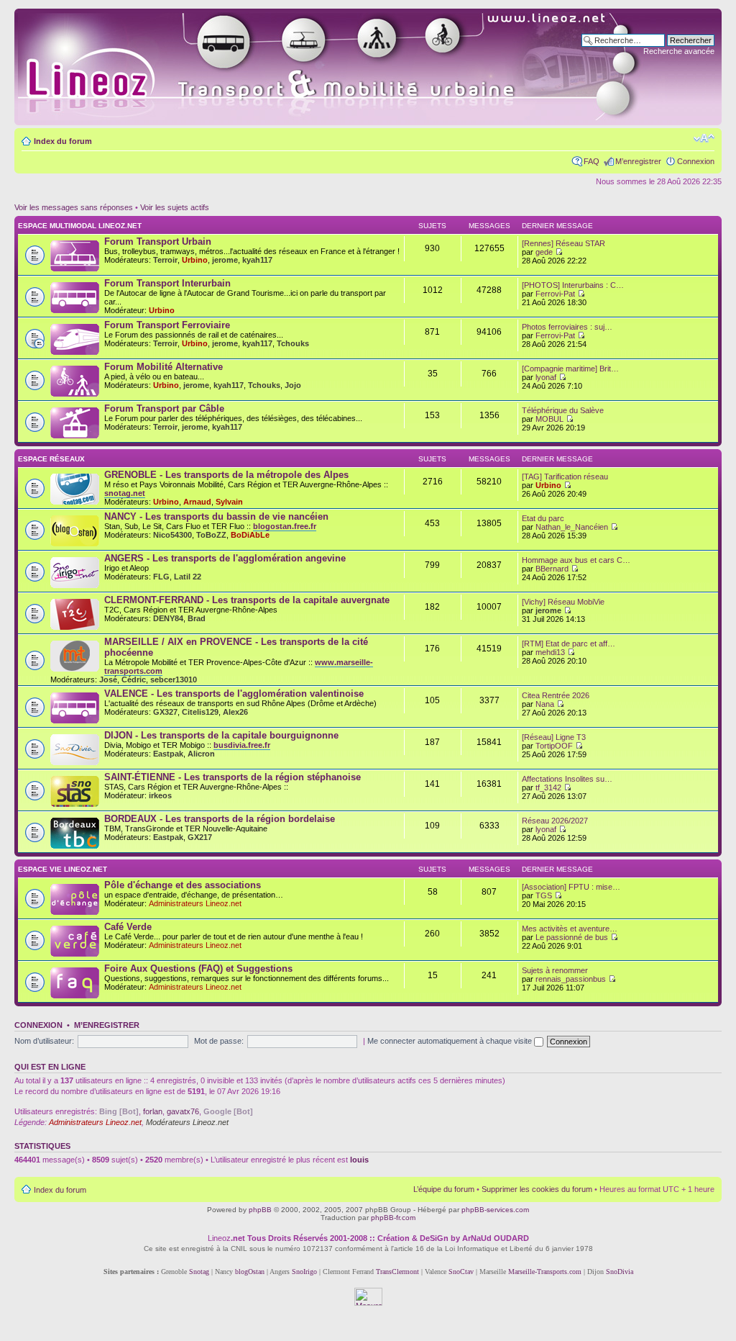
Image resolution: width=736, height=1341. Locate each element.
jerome (225, 260)
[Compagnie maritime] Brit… (570, 368)
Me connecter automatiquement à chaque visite (450, 1041)
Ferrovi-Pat (555, 293)
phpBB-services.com (495, 1210)
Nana (544, 704)
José (108, 679)
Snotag (199, 1271)
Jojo (293, 385)
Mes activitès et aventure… (569, 928)
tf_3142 (548, 787)
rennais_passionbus (570, 979)
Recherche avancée (678, 51)
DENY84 (168, 618)
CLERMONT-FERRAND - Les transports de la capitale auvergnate (247, 600)
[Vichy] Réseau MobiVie (563, 601)
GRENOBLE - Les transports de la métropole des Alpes (226, 474)
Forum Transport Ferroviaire (167, 325)
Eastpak (168, 753)
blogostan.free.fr (284, 526)
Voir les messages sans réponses (73, 207)
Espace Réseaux (51, 459)
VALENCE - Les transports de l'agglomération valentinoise (234, 693)
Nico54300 (172, 534)
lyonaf (545, 377)
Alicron (201, 753)
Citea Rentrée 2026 (555, 695)
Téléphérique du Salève (563, 410)
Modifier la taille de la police (704, 138)
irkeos (160, 795)
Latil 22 (187, 576)
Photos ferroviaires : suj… (567, 326)
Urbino (195, 260)
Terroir (165, 260)
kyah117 (257, 260)
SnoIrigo (304, 1271)
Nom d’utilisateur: (44, 1041)
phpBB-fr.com (393, 1218)
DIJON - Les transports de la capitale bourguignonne (221, 735)
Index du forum (63, 141)
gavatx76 (183, 1111)
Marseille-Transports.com (546, 1271)
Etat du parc (543, 518)
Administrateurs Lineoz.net (195, 903)
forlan (152, 1111)
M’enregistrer (638, 161)
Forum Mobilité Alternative (163, 366)
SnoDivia (619, 1271)
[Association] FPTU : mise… (571, 886)
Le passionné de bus (571, 937)
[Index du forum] (346, 67)
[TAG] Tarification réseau (565, 476)
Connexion (695, 161)
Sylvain (229, 501)
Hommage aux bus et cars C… (576, 560)
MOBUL (549, 419)
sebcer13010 (173, 679)
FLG (161, 576)
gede (544, 252)
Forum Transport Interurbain (167, 283)
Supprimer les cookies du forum (537, 1189)
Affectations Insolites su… (567, 779)
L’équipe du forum (443, 1189)
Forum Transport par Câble (164, 408)
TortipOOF (554, 745)
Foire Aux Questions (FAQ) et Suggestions (198, 968)
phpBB (260, 1210)
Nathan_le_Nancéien (571, 527)
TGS (543, 895)
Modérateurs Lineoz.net (187, 1122)
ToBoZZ (211, 534)
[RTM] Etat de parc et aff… (568, 643)
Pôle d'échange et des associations (182, 885)
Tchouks (293, 343)
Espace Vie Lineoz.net (62, 869)
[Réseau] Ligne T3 (554, 737)
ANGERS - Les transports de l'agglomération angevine (225, 558)
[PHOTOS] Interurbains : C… (573, 285)
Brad (197, 618)
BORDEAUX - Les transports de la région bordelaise (219, 818)
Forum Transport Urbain (157, 241)
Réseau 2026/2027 (555, 820)
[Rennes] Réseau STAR (563, 243)
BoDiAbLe (250, 534)
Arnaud (197, 501)
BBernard (552, 568)
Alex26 (235, 712)
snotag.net (124, 493)
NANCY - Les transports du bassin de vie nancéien (216, 516)
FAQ (591, 161)
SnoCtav (461, 1271)
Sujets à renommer (555, 970)
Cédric (133, 679)
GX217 (200, 837)
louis (359, 1159)
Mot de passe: (219, 1041)
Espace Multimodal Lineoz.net (80, 226)
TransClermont (397, 1271)
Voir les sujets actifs (174, 207)
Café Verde (128, 926)
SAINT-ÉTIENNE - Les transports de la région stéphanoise (232, 777)
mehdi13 (550, 652)
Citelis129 (200, 712)
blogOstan (249, 1271)
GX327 (165, 712)
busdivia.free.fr (241, 745)
